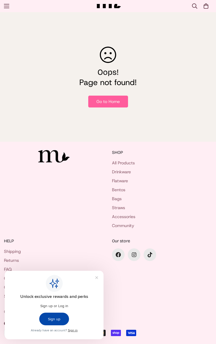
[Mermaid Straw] (108, 6)
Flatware (120, 181)
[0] (206, 6)
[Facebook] (118, 254)
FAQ (8, 269)
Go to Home (108, 101)
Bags (117, 199)
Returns (11, 260)
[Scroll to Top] (206, 315)
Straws (118, 207)
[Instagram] (134, 254)
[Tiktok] (150, 254)
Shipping (12, 251)
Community (123, 225)
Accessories (123, 216)
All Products (123, 163)
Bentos (118, 190)
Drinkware (121, 172)
